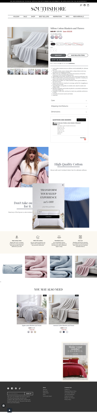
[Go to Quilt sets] (75, 361)
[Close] (62, 185)
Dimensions (55, 112)
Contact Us (67, 389)
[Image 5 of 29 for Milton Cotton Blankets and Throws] (31, 72)
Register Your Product (70, 397)
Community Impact (47, 396)
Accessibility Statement (70, 392)
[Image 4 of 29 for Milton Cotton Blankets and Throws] (24, 72)
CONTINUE (48, 216)
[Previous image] (8, 71)
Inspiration (57, 16)
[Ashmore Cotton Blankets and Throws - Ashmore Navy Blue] (64, 332)
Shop (33, 16)
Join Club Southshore (69, 394)
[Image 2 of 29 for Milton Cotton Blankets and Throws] (11, 72)
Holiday (16, 16)
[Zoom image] (27, 47)
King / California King (77, 44)
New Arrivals (78, 16)
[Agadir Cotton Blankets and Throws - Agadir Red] (32, 332)
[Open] (9, 410)
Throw (53, 44)
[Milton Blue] (52, 37)
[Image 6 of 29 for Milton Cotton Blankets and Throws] (38, 72)
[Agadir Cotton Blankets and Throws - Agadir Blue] (28, 332)
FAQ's (44, 394)
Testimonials (46, 392)
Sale (25, 16)
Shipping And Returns (59, 106)
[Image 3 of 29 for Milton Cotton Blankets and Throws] (17, 72)
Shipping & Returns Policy (70, 391)
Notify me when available (60, 60)
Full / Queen (68, 44)
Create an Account (69, 396)
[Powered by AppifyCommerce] (85, 139)
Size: (51, 41)
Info (67, 16)
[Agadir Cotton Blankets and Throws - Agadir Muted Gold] (35, 332)
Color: (56, 34)
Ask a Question (81, 120)
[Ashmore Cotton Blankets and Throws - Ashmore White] (67, 332)
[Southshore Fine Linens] (48, 9)
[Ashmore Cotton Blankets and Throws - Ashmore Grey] (60, 332)
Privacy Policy (68, 399)
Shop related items (78, 55)
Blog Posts (45, 391)
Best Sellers (44, 16)
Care (53, 100)
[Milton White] (60, 37)
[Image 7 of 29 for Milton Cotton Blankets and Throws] (45, 72)
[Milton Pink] (56, 37)
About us (45, 389)
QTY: (51, 47)
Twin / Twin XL (59, 44)
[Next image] (46, 71)
